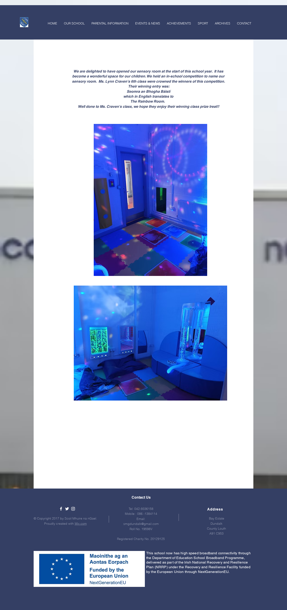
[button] (110, 23)
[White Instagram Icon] (73, 508)
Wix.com (81, 524)
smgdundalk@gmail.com (141, 524)
